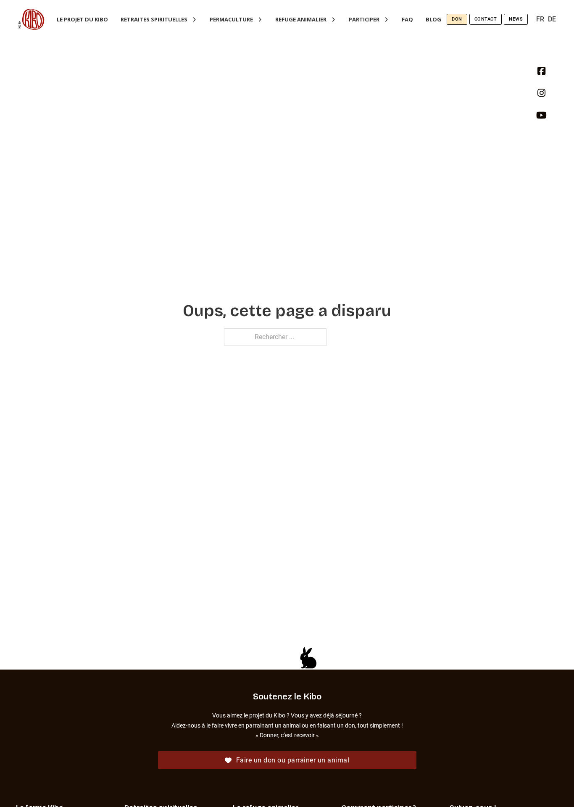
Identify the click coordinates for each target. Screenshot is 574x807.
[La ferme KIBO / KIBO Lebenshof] (31, 19)
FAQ (407, 19)
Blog (433, 19)
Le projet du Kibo (82, 19)
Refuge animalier (300, 19)
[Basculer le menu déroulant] (194, 19)
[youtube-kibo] (541, 118)
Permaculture (231, 19)
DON (457, 19)
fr (540, 19)
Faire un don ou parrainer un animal (293, 760)
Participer (364, 19)
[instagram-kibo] (541, 96)
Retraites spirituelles (154, 19)
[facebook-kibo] (541, 74)
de (552, 19)
